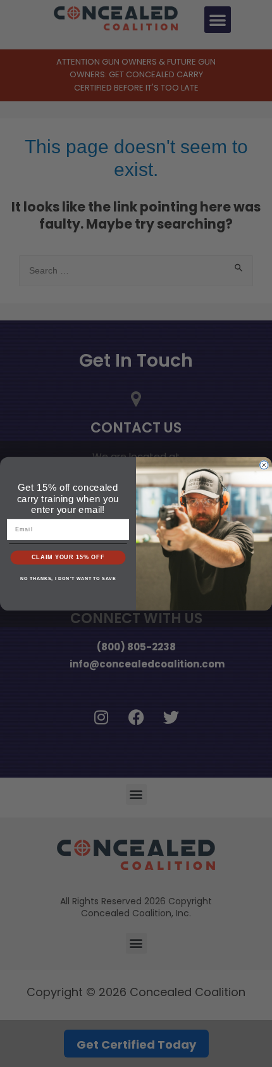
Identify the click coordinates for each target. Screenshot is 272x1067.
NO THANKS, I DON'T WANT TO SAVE (68, 578)
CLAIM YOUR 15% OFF (68, 557)
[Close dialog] (263, 464)
